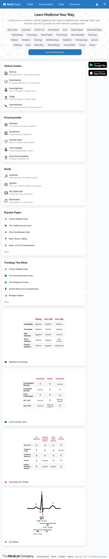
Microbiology (62, 35)
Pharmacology (81, 40)
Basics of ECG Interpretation (22, 245)
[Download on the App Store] (97, 73)
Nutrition (14, 40)
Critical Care (39, 30)
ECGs (65, 30)
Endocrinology (77, 30)
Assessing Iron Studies (19, 482)
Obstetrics (26, 40)
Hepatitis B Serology (18, 361)
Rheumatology (54, 45)
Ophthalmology (52, 40)
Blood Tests (12, 30)
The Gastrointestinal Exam (21, 275)
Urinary (92, 45)
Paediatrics (67, 40)
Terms (53, 556)
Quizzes (94, 40)
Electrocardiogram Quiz (19, 232)
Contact (62, 556)
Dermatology (53, 30)
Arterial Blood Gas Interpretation (24, 288)
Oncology (38, 40)
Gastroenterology (94, 30)
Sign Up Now (97, 4)
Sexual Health (69, 45)
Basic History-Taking (18, 238)
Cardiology (26, 30)
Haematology (17, 35)
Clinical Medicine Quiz (18, 218)
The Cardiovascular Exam (20, 225)
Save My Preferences (55, 52)
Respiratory (39, 45)
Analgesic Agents (16, 295)
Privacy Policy (43, 556)
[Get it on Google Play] (97, 65)
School (14, 4)
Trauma (82, 45)
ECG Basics (14, 541)
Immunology (32, 35)
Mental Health (46, 35)
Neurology (92, 35)
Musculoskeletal (77, 35)
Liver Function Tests (18, 422)
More (6, 251)
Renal (28, 45)
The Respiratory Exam (18, 282)
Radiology (18, 45)
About (70, 556)
